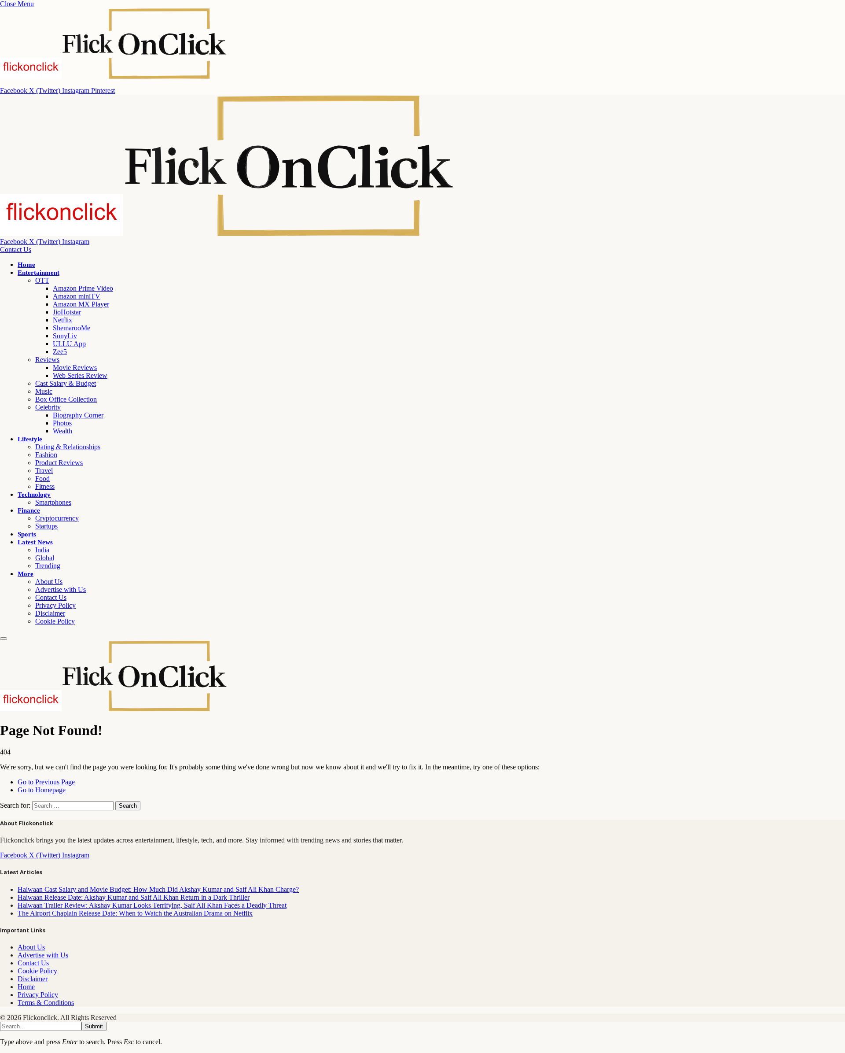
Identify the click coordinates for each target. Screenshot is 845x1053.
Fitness (45, 486)
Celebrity (48, 407)
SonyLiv (65, 336)
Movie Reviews (75, 367)
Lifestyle (30, 439)
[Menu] (3, 638)
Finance (29, 510)
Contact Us (15, 249)
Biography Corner (78, 415)
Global (44, 558)
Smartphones (53, 502)
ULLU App (69, 343)
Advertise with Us (60, 589)
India (42, 550)
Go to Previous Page (46, 782)
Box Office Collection (66, 399)
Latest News (35, 542)
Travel (44, 470)
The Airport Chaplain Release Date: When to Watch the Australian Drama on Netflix (135, 913)
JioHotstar (67, 312)
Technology (34, 494)
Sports (27, 534)
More (25, 573)
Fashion (46, 454)
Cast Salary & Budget (65, 383)
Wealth (62, 431)
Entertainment (38, 272)
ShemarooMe (71, 328)
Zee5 (60, 351)
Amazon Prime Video (83, 288)
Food (42, 478)
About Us (48, 581)
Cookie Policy (55, 621)
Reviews (47, 359)
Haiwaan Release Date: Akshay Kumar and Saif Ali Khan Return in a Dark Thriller (134, 897)
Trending (47, 565)
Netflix (62, 320)
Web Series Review (80, 375)
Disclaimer (50, 613)
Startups (46, 526)
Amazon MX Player (81, 304)
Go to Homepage (42, 790)
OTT (42, 280)
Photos (62, 423)
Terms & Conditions (46, 1002)
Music (43, 391)
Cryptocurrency (57, 518)
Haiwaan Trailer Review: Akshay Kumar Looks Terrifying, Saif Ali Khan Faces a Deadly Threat (152, 905)
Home (26, 264)
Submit (94, 1026)
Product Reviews (59, 462)
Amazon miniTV (76, 296)
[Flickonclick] (227, 233)
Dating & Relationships (67, 447)
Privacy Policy (55, 605)
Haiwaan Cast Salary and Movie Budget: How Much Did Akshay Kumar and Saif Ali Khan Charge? (158, 889)
